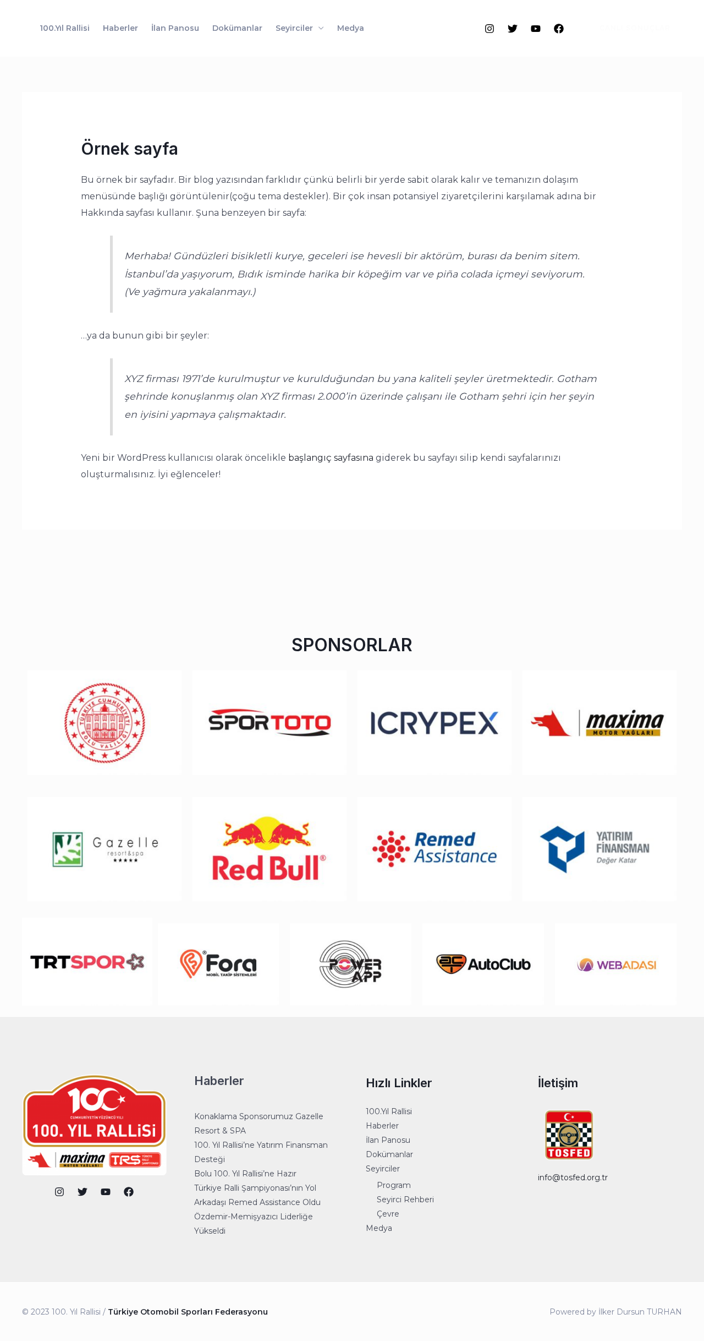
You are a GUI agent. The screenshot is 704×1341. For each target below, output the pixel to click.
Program (394, 1185)
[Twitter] (513, 29)
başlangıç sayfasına (330, 458)
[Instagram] (489, 29)
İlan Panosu (175, 28)
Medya (350, 28)
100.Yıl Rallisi (65, 28)
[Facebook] (559, 29)
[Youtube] (106, 1192)
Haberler (120, 28)
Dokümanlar (237, 28)
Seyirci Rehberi (405, 1199)
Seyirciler (294, 28)
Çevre (388, 1214)
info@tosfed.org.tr (573, 1177)
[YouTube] (536, 29)
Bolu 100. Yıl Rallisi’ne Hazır (245, 1174)
